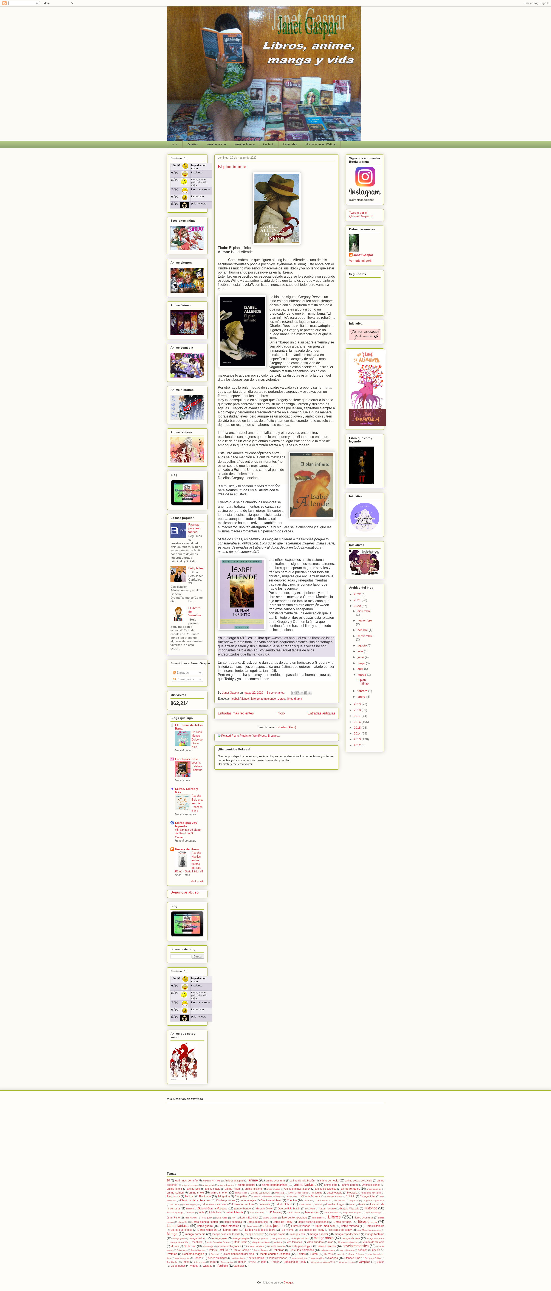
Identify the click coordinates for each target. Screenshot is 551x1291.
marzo (362, 674)
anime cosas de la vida (358, 1180)
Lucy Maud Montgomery (368, 1230)
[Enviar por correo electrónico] (293, 693)
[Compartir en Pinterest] (310, 693)
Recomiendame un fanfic (274, 1253)
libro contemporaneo (263, 698)
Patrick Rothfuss (218, 1250)
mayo (362, 663)
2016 (358, 722)
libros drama (294, 698)
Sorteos (333, 1258)
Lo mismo (288, 1229)
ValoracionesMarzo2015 (323, 1262)
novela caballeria (256, 1246)
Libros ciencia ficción (204, 1221)
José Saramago (373, 1212)
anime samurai (374, 1189)
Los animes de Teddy (311, 1229)
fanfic (362, 1204)
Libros (281, 698)
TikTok (253, 1262)
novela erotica (276, 1246)
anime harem (350, 1184)
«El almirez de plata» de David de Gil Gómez (188, 833)
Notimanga (208, 1246)
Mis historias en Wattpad (320, 144)
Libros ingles (252, 1226)
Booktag (189, 1196)
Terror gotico (227, 1262)
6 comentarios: (276, 692)
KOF (234, 1218)
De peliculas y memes (373, 1200)
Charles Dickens (310, 1196)
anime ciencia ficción (302, 1180)
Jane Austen (312, 1212)
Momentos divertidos (348, 1242)
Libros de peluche (257, 1221)
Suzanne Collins (373, 1258)
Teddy (185, 1261)
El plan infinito (232, 166)
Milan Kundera (315, 1242)
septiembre (365, 636)
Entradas (182, 672)
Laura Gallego (270, 1218)
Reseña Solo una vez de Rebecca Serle (197, 803)
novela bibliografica (229, 1246)
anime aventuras (275, 1180)
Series (197, 1258)
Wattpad (207, 1265)
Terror (213, 1261)
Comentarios (185, 679)
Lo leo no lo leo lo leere (260, 1229)
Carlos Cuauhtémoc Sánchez (267, 1196)
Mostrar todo (197, 881)
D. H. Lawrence (322, 1200)
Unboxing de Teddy (294, 1261)
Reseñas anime (216, 144)
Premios (172, 1253)
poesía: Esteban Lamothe (197, 766)
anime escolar (246, 1184)
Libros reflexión (207, 1229)
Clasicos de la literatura (195, 1200)
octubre (363, 630)
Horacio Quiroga (175, 1212)
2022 (358, 594)
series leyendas (278, 1258)
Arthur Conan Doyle (298, 1193)
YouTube (222, 1265)
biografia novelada (371, 1193)
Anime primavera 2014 (297, 1188)
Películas (278, 1250)
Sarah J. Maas (356, 1254)
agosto (363, 645)
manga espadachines (347, 1234)
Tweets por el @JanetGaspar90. (361, 214)
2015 (358, 727)
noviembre (365, 620)
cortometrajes (248, 1200)
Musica (175, 1246)
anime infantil (175, 1188)
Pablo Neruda (198, 1250)
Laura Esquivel (249, 1217)
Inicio (175, 144)
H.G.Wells (310, 1209)
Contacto (268, 144)
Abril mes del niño (186, 1180)
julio (361, 651)
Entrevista (264, 1204)
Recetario (215, 1254)
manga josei (219, 1238)
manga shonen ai (375, 1238)
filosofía (190, 1209)
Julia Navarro (191, 1218)
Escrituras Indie (186, 759)
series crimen (238, 1258)
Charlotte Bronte (333, 1196)
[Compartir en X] (302, 693)
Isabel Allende (240, 698)
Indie (201, 1212)
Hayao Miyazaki (349, 1208)
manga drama (277, 1234)
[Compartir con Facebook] (306, 693)
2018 (358, 710)
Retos (314, 1253)
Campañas (241, 1196)
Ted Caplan (172, 1262)
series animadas (218, 1258)
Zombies (239, 1265)
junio (361, 657)
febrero (363, 691)
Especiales (290, 144)
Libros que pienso (181, 1229)
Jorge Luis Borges (352, 1212)
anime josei (194, 1188)
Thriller (242, 1261)
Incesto (191, 1212)
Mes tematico (294, 1242)
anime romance (350, 1188)
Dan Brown (339, 1200)
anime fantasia (305, 1184)
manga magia (240, 1238)
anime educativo (226, 1185)
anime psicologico (325, 1188)
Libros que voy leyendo (186, 824)
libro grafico (318, 1218)
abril (361, 669)
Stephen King (352, 1258)
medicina (278, 1242)
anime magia (212, 1188)
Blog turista (173, 1196)
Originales (182, 1250)
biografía (352, 1192)
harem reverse (327, 1208)
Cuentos (292, 1200)
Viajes (380, 1261)
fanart (352, 1204)
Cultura (307, 1200)
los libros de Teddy (340, 1229)
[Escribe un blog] (298, 693)
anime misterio (253, 1188)
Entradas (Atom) (286, 727)
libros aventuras (363, 1217)
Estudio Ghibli (283, 1204)
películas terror (328, 1250)
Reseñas (192, 144)
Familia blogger (335, 1204)
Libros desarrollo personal (313, 1221)
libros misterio (350, 1226)
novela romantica (355, 1246)
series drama (256, 1258)
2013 (358, 739)
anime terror (241, 1193)
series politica (317, 1258)
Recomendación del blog (239, 1253)
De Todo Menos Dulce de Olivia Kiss (197, 739)
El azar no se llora (243, 1204)
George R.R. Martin (289, 1208)
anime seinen (175, 1192)
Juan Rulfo (173, 1217)
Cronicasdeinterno (271, 1200)
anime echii (208, 1185)
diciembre (364, 611)
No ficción (190, 1246)
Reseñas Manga (244, 144)
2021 (358, 600)
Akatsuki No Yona (211, 1181)
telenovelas (200, 1262)
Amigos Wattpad (234, 1180)
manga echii (297, 1234)
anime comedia (328, 1180)
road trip (341, 1254)
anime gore (330, 1184)
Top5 (263, 1261)
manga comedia (195, 1234)
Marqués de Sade (261, 1242)
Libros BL (182, 1222)
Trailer (275, 1261)
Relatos (301, 1253)
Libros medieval (325, 1226)
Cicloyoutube (367, 1196)
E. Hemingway (190, 1204)
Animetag (279, 1193)
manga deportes (254, 1234)
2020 (358, 606)
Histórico (370, 1208)
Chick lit (350, 1196)
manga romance (280, 1238)
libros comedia (233, 1221)
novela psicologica (300, 1246)
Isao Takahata (257, 1212)
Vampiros (364, 1261)
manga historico (198, 1238)
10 (168, 1180)
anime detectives (190, 1185)
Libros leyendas (300, 1226)
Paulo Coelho (241, 1250)
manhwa (197, 1242)
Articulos (317, 1192)
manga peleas (261, 1238)
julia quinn (207, 1218)
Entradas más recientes (236, 713)
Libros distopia (342, 1221)
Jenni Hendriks (331, 1212)
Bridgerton (224, 1196)
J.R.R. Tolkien (294, 1212)
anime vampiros (260, 1192)
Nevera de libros (187, 849)
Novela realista (326, 1246)
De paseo (354, 1200)
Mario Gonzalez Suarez (218, 1242)
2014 (358, 733)
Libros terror (230, 1229)
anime (253, 1180)
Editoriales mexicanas (215, 1204)
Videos (194, 1265)
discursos (174, 1204)
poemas (362, 1250)
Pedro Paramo (261, 1250)
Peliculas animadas (301, 1250)
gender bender (243, 1208)
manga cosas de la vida (226, 1234)
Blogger (288, 1282)
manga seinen (300, 1238)
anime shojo (196, 1192)
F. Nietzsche (305, 1204)
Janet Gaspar (363, 255)
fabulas (318, 1204)
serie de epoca (182, 1258)
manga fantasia (374, 1234)
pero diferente (347, 1250)
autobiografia (334, 1192)
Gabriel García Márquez (213, 1208)
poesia (376, 1250)
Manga (172, 1234)
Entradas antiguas (321, 713)
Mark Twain (240, 1242)
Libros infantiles (229, 1226)
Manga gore (178, 1238)
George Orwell (264, 1208)
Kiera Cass (221, 1218)
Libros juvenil (273, 1226)
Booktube (205, 1196)
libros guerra (205, 1226)
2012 (358, 745)
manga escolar (319, 1234)
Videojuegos (178, 1265)
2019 (358, 704)
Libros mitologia (374, 1226)
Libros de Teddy (282, 1221)
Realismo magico (193, 1253)
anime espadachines (275, 1184)
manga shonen (351, 1238)
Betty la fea (196, 568)
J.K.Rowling (275, 1212)
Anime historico (371, 1184)
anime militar (232, 1188)
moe (330, 1242)
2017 (358, 715)
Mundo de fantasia (373, 1242)
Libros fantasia (178, 1226)
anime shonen (219, 1192)
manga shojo (324, 1238)
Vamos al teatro (347, 1262)
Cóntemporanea (225, 1200)
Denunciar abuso (184, 892)
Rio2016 (328, 1254)
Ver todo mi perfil (360, 260)
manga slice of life (179, 1242)
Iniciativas (215, 1212)
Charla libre (291, 1196)
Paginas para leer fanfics (194, 528)
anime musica (273, 1189)
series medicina (299, 1258)
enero (362, 696)
